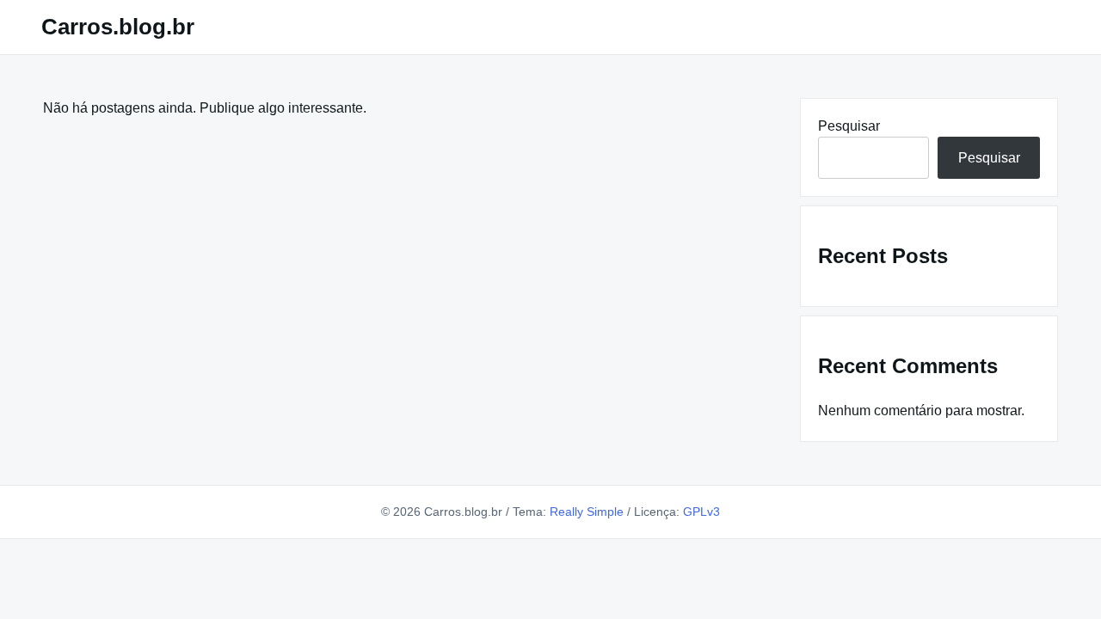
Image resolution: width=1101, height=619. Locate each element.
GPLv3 (701, 511)
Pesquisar (849, 126)
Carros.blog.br (117, 27)
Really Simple (587, 511)
